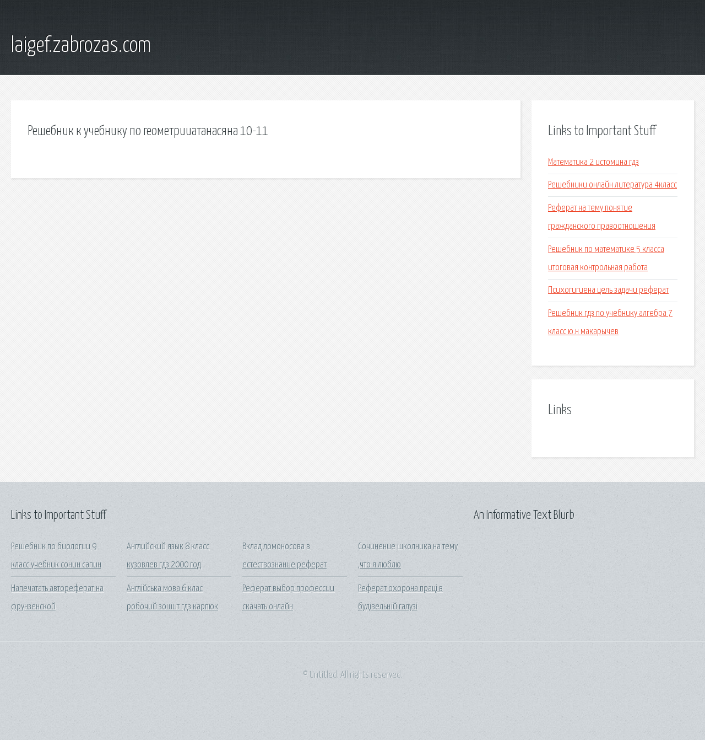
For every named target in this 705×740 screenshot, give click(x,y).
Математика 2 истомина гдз (593, 162)
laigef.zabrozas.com (81, 45)
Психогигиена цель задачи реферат (608, 290)
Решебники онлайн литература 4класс (612, 185)
